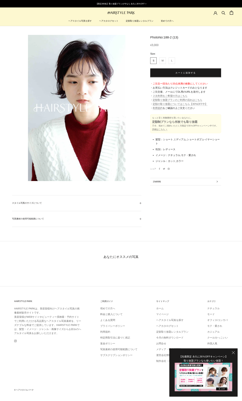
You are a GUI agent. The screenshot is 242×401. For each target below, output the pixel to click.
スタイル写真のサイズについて (27, 203)
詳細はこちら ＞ (160, 129)
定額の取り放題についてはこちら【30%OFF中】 (180, 104)
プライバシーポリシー (112, 325)
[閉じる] (233, 352)
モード (211, 314)
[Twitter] (164, 169)
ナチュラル (213, 308)
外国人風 (212, 343)
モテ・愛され (214, 325)
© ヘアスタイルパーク (24, 390)
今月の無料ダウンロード (170, 337)
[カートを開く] (231, 13)
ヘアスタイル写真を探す (80, 21)
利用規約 (158, 108)
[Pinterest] (169, 169)
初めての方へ (167, 21)
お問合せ (161, 343)
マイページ (162, 314)
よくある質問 (107, 320)
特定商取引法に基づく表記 (115, 337)
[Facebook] (159, 169)
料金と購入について (111, 314)
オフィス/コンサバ (217, 320)
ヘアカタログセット (108, 21)
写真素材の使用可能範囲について (28, 219)
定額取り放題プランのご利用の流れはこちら (177, 99)
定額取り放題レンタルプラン (139, 21)
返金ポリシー (107, 343)
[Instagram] (15, 341)
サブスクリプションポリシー (116, 355)
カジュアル (213, 331)
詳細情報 (157, 181)
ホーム (160, 308)
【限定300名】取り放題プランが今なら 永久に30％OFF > (121, 4)
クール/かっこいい (217, 337)
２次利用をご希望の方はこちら (170, 95)
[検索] (223, 13)
